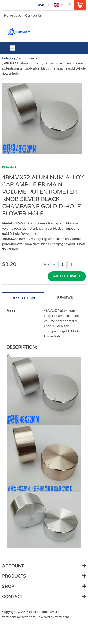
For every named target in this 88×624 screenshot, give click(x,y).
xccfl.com (9, 617)
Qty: (47, 264)
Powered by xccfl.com (53, 617)
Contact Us (33, 16)
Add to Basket (67, 276)
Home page (12, 16)
